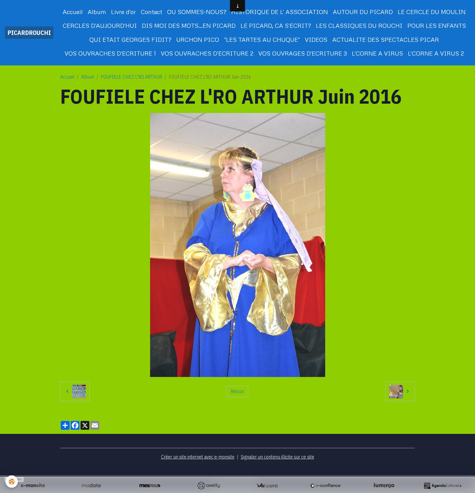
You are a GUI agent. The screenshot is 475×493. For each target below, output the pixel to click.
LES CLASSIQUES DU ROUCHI (359, 25)
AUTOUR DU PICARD (363, 11)
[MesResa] (149, 485)
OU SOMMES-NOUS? (196, 11)
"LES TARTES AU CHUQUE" (262, 39)
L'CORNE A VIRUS (377, 53)
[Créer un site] (32, 485)
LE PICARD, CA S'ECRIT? (276, 25)
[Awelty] (208, 485)
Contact (151, 11)
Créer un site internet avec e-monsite (197, 457)
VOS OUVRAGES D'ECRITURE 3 (302, 53)
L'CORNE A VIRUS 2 (436, 53)
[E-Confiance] (325, 485)
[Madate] (91, 485)
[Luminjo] (384, 485)
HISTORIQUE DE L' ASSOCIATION (279, 11)
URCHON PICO (197, 39)
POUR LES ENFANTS (436, 25)
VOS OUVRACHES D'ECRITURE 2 (207, 53)
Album (97, 11)
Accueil (73, 11)
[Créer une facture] (267, 485)
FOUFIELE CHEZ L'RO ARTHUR (131, 77)
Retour (237, 391)
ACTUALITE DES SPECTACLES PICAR (385, 39)
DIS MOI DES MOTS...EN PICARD (189, 25)
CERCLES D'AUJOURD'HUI (100, 25)
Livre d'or (123, 11)
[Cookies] (11, 481)
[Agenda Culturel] (442, 485)
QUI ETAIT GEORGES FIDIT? (130, 39)
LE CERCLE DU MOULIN (432, 11)
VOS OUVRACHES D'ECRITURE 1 (110, 53)
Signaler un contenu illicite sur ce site (277, 457)
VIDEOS (316, 39)
